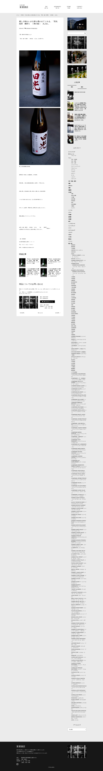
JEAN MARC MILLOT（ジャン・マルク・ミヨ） (78, 643)
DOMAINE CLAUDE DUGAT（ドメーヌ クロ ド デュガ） (78, 509)
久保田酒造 (73, 297)
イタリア (73, 177)
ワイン (69, 158)
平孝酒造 (73, 278)
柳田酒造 (73, 370)
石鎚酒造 (73, 329)
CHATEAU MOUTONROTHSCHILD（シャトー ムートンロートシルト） (78, 687)
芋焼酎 (69, 214)
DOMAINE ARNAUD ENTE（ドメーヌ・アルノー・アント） (78, 261)
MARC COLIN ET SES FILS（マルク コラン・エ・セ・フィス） (78, 599)
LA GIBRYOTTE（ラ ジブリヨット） (78, 548)
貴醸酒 (69, 190)
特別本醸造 (73, 204)
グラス (69, 212)
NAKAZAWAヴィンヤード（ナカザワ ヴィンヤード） (78, 343)
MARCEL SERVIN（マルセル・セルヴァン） (78, 570)
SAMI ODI (73, 252)
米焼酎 (69, 219)
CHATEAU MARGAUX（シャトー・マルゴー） (78, 683)
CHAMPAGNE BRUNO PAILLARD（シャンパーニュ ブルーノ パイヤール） (78, 396)
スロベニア (73, 178)
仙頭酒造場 (73, 327)
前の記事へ (22, 312)
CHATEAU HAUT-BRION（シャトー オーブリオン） (78, 695)
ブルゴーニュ (74, 168)
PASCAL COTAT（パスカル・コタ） (78, 653)
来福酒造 (73, 289)
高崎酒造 (73, 365)
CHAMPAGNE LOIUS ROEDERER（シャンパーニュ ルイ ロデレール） (78, 441)
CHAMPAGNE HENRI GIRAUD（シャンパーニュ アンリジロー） (78, 471)
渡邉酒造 (73, 294)
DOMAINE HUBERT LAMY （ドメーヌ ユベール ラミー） (78, 545)
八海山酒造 (73, 287)
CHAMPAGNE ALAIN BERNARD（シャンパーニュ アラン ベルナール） (78, 375)
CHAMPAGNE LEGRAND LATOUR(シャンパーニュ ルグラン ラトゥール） (78, 457)
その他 (69, 236)
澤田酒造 (73, 306)
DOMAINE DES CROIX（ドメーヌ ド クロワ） (78, 518)
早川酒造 (73, 310)
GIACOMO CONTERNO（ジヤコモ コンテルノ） (78, 703)
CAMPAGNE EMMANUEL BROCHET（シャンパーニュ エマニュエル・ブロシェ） (78, 404)
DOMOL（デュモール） (76, 706)
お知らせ (70, 185)
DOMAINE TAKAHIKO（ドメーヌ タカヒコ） (78, 337)
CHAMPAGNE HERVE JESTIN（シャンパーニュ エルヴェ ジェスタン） (78, 411)
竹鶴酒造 (73, 334)
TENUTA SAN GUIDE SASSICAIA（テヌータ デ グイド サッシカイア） (78, 712)
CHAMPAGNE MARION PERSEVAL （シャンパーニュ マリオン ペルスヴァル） (78, 434)
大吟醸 (72, 197)
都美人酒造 (73, 326)
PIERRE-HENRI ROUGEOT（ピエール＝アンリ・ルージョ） (78, 563)
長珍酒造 (73, 303)
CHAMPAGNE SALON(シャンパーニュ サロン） (78, 483)
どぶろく (73, 207)
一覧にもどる (40, 312)
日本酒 (69, 192)
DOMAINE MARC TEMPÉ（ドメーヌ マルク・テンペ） (78, 636)
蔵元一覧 (70, 243)
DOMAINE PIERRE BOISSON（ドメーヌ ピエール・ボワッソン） (78, 623)
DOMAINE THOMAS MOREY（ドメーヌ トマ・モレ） (78, 633)
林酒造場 (73, 245)
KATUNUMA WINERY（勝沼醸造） (78, 352)
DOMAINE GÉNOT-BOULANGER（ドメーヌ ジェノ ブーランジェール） (78, 526)
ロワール (73, 170)
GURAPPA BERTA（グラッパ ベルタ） (78, 708)
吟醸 (69, 187)
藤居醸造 (73, 368)
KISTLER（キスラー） (76, 258)
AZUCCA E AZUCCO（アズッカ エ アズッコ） (78, 357)
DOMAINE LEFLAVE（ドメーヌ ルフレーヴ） (78, 579)
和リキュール (71, 154)
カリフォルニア (71, 230)
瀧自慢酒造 (73, 312)
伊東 (72, 305)
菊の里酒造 (73, 292)
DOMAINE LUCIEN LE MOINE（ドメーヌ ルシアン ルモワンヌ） (78, 576)
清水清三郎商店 (74, 313)
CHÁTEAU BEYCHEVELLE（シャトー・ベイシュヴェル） (78, 658)
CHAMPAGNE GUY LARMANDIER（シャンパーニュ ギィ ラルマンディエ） (78, 445)
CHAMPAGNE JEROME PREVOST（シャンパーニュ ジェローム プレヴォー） (78, 420)
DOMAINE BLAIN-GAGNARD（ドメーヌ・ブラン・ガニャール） (79, 266)
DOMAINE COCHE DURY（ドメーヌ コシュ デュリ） (78, 512)
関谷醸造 (73, 308)
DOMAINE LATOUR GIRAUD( (77, 270)
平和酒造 (73, 319)
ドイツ (70, 228)
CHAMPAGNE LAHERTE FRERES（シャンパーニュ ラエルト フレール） (78, 429)
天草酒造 (73, 361)
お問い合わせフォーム (48, 301)
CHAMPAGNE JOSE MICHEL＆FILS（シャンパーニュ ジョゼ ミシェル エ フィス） (78, 425)
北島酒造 (73, 315)
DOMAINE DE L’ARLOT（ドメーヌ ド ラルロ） (78, 515)
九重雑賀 (73, 320)
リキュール (73, 155)
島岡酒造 (73, 290)
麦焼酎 (69, 217)
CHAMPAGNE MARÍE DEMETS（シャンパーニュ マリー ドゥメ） (78, 449)
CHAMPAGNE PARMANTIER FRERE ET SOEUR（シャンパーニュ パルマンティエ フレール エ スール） (78, 467)
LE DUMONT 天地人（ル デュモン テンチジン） (78, 554)
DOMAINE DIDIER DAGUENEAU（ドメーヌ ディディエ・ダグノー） (78, 640)
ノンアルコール (71, 223)
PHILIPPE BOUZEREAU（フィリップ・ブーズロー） (78, 611)
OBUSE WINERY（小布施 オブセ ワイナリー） (78, 349)
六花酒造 (73, 248)
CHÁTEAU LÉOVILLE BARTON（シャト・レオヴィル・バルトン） (78, 680)
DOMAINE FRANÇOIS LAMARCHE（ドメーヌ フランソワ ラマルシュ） (78, 537)
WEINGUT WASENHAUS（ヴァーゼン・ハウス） (78, 717)
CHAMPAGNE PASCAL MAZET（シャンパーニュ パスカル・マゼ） (78, 475)
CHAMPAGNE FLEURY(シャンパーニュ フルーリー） (78, 389)
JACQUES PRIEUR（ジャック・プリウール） (78, 614)
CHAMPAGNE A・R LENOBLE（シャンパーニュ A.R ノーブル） (78, 379)
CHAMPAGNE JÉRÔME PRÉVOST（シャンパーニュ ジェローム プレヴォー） (78, 480)
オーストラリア (71, 151)
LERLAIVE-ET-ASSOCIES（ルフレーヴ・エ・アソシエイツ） (78, 593)
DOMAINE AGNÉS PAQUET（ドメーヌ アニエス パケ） (78, 530)
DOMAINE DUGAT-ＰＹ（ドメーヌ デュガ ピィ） (78, 582)
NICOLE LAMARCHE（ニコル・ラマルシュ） (78, 605)
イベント (70, 241)
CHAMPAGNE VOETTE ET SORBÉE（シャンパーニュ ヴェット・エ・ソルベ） (78, 383)
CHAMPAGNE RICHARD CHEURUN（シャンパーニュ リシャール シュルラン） (78, 453)
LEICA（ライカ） (75, 720)
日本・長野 (73, 161)
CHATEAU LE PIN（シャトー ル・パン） (78, 673)
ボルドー (73, 173)
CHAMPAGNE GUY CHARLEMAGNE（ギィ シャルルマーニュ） (78, 462)
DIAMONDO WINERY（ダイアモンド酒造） (78, 354)
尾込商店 (73, 359)
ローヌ (72, 175)
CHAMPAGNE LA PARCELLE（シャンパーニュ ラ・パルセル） (78, 495)
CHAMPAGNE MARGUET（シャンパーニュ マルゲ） (78, 437)
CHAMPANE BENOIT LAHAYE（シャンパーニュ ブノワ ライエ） (78, 386)
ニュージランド (71, 225)
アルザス (73, 171)
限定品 (69, 239)
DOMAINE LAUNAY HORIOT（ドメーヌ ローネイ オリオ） (78, 573)
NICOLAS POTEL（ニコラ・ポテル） (78, 620)
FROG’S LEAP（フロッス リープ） (78, 715)
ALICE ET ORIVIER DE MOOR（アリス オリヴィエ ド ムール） (78, 502)
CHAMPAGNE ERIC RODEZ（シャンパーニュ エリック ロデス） (78, 407)
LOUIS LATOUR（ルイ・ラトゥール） (78, 596)
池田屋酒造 (73, 285)
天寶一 (72, 333)
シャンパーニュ (74, 164)
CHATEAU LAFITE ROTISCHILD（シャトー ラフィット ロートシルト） (78, 692)
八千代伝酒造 (74, 372)
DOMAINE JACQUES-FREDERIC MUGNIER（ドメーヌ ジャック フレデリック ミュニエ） (78, 541)
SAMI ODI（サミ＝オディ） (77, 250)
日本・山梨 (73, 163)
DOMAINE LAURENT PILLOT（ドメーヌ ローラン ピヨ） (78, 560)
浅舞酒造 (73, 280)
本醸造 (72, 206)
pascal (72, 253)
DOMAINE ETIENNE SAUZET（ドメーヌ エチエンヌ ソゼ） (78, 533)
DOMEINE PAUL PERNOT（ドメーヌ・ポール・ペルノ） (78, 557)
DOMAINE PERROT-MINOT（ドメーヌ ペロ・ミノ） (78, 608)
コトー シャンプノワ (75, 166)
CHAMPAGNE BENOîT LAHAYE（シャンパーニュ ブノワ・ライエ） (78, 416)
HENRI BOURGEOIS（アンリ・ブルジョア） (78, 650)
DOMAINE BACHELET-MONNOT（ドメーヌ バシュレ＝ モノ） (78, 506)
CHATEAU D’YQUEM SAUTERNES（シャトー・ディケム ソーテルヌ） (78, 665)
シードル (70, 210)
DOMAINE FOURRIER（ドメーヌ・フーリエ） (78, 567)
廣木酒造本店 (74, 282)
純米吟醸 (73, 199)
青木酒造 (73, 283)
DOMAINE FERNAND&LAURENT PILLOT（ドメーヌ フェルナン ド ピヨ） (78, 522)
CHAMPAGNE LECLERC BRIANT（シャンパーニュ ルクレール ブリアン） (78, 487)
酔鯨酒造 (73, 246)
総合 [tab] (82, 87)
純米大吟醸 (73, 195)
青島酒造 (73, 299)
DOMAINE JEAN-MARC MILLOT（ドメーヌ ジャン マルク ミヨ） (78, 551)
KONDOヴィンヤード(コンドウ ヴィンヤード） (78, 340)
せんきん (73, 296)
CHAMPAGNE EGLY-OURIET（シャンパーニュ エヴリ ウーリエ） (78, 400)
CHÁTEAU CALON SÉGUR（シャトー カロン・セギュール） (78, 661)
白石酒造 (73, 363)
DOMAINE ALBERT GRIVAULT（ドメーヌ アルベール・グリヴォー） (78, 499)
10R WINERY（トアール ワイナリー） (78, 346)
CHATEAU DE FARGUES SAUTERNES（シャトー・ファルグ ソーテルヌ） (78, 669)
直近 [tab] (72, 87)
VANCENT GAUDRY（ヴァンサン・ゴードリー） (78, 646)
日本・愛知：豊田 (72, 181)
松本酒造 (73, 324)
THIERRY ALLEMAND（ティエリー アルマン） (78, 590)
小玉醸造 (73, 366)
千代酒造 (73, 317)
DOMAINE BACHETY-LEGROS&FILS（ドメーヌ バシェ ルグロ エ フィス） (78, 586)
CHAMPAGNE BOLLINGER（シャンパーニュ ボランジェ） (78, 392)
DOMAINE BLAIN (75, 263)
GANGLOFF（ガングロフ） (77, 655)
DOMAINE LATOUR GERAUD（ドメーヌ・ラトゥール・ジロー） (79, 273)
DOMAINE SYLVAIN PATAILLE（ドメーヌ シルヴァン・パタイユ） (78, 630)
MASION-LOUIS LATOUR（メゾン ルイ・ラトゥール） (78, 617)
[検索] (85, 33)
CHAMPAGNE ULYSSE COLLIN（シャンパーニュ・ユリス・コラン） (78, 492)
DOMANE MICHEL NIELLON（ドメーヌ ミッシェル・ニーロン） (78, 602)
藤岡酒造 (73, 322)
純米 (72, 202)
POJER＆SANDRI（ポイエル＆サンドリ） (78, 700)
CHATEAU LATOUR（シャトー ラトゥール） (78, 676)
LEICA (69, 234)
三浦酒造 (73, 276)
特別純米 (73, 200)
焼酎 (69, 183)
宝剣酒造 (73, 331)
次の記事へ (57, 312)
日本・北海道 (74, 159)
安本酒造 (73, 301)
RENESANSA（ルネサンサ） (77, 698)
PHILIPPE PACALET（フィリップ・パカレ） (78, 627)
